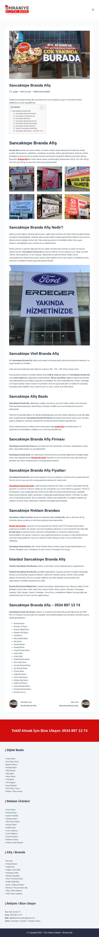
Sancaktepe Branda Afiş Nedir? (26, 113)
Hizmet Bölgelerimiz (41, 92)
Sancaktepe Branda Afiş (21, 111)
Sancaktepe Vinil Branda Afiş (25, 116)
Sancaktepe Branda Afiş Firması (26, 121)
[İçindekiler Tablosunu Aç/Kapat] (40, 108)
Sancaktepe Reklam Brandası (25, 126)
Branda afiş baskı (38, 458)
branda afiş (59, 427)
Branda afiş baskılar (17, 526)
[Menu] (93, 10)
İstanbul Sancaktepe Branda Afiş (26, 128)
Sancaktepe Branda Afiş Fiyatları (26, 123)
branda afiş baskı (21, 486)
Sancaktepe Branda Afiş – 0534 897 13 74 (29, 131)
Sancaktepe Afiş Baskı (23, 118)
